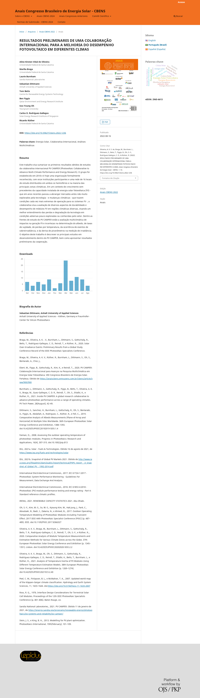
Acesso (181, 2)
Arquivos (32, 31)
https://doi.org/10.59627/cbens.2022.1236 (45, 133)
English (152, 40)
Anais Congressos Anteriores (73, 16)
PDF (106, 122)
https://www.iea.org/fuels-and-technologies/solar (44, 452)
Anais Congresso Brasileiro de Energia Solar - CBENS (60, 11)
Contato (61, 22)
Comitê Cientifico (101, 16)
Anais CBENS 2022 (47, 31)
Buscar (179, 16)
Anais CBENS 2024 (46, 16)
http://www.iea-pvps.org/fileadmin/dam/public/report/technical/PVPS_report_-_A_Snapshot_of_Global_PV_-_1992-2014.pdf (55, 463)
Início (21, 31)
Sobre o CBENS (22, 16)
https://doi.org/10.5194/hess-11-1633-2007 (69, 586)
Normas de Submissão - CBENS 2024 (35, 22)
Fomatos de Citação (110, 178)
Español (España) (156, 49)
